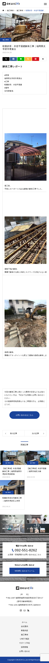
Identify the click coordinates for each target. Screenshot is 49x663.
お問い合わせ (24, 651)
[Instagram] (20, 610)
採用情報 (24, 647)
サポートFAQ (24, 643)
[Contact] (24, 610)
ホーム (24, 622)
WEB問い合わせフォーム (24, 571)
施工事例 (6, 40)
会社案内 (24, 626)
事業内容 (24, 630)
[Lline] (20, 59)
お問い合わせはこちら (24, 415)
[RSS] (28, 610)
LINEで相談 (24, 639)
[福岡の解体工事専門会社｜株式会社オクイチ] (11, 3)
